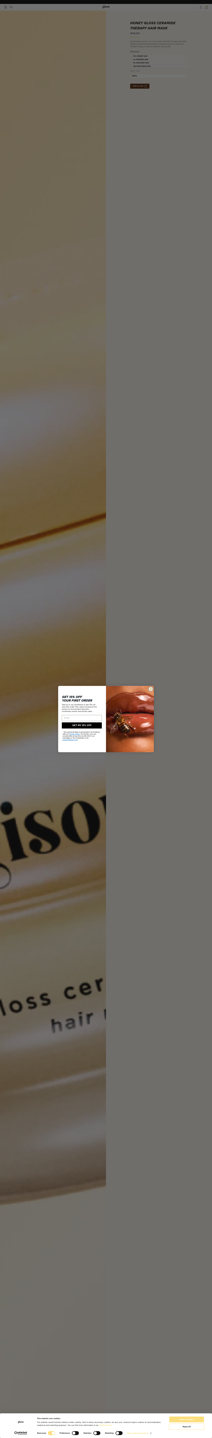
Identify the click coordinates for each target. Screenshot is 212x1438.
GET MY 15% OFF (82, 725)
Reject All (187, 1427)
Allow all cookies (186, 1419)
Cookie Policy (105, 1425)
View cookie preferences (137, 1433)
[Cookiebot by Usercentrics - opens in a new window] (21, 1433)
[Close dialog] (151, 689)
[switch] (75, 1433)
